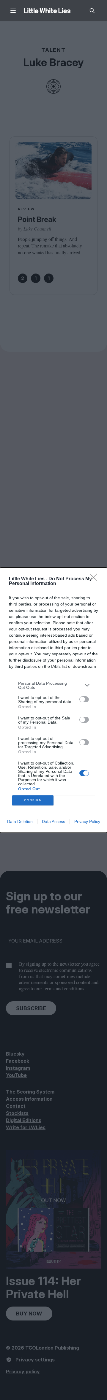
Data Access (53, 821)
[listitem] (53, 685)
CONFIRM (33, 800)
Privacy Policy (87, 821)
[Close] (95, 579)
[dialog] (53, 700)
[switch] (84, 699)
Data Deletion (20, 821)
